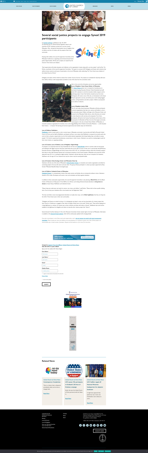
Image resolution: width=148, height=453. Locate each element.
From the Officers (57, 245)
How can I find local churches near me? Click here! (48, 425)
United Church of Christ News (71, 245)
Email (44, 262)
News (64, 415)
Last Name (45, 257)
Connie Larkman (47, 43)
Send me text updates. (47, 279)
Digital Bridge (81, 146)
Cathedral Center (46, 173)
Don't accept (101, 451)
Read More (46, 393)
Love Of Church (45, 420)
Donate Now (141, 1)
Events (22, 1)
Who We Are (19, 6)
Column (50, 245)
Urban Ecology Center (73, 163)
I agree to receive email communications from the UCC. (53, 273)
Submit (46, 284)
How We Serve (53, 6)
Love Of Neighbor (46, 422)
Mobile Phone (45, 268)
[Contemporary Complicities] (52, 370)
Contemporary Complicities (51, 382)
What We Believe (36, 6)
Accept (95, 451)
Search (135, 1)
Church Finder (17, 1)
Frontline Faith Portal (33, 1)
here (95, 418)
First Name (45, 251)
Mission (43, 418)
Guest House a (78, 88)
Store (28, 1)
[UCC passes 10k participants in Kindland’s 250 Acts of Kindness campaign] (74, 370)
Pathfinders (45, 132)
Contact (25, 1)
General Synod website (56, 214)
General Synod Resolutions (48, 427)
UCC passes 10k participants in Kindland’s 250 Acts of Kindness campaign (74, 384)
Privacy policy (107, 451)
